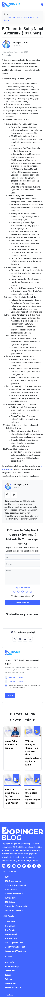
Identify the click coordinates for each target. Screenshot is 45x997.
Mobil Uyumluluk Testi (15, 947)
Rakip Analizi (11, 934)
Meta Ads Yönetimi (13, 910)
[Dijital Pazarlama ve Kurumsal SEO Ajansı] (4, 14)
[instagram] (7, 495)
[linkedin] (14, 495)
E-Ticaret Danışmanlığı (15, 885)
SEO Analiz (10, 922)
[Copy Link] (30, 639)
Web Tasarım (11, 889)
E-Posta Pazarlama (14, 893)
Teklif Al (10, 695)
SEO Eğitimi (10, 898)
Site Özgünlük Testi (14, 942)
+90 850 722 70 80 (16, 677)
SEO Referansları (13, 987)
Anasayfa (9, 962)
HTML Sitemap (12, 966)
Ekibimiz (8, 979)
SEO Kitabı (10, 902)
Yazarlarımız (10, 983)
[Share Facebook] (14, 639)
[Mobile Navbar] (42, 4)
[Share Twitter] (25, 639)
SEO (7, 877)
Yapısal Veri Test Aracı (15, 951)
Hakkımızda (10, 971)
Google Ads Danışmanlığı (16, 906)
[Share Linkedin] (19, 639)
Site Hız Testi (11, 938)
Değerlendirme (22, 588)
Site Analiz (10, 930)
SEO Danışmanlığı (13, 881)
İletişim (8, 975)
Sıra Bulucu (10, 926)
